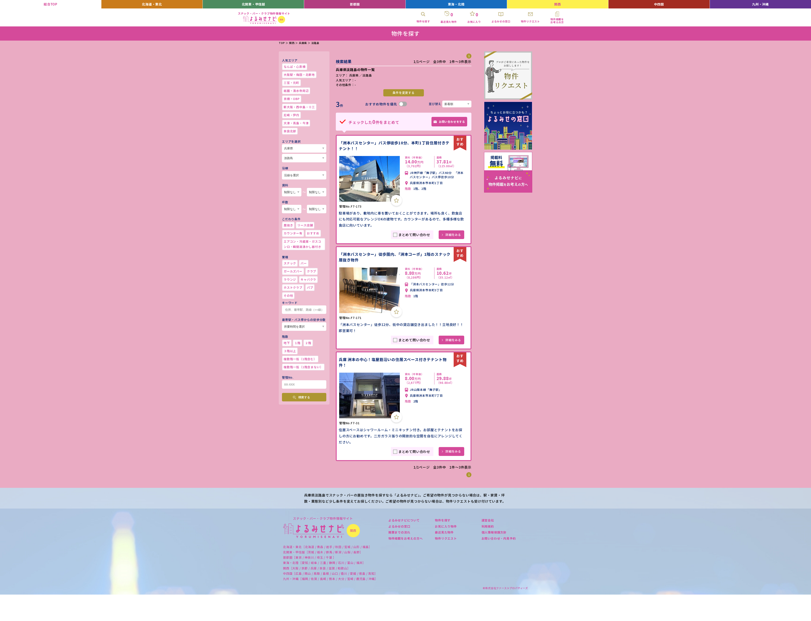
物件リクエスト (446, 538)
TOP (282, 43)
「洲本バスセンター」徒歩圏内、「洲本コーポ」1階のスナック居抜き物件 (394, 257)
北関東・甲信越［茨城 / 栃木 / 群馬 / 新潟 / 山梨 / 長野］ (323, 552)
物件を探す (442, 520)
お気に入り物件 (446, 526)
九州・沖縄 (760, 4)
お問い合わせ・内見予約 (499, 538)
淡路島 (315, 43)
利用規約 (488, 526)
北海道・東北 (152, 4)
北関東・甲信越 (253, 4)
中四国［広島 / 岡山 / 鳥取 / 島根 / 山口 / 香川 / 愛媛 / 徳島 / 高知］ (330, 573)
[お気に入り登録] (396, 200)
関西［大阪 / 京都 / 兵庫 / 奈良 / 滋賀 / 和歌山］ (316, 568)
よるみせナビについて (404, 520)
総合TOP (50, 4)
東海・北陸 (456, 4)
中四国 (659, 4)
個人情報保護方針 (494, 532)
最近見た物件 (444, 532)
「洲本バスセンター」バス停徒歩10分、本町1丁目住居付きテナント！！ (394, 145)
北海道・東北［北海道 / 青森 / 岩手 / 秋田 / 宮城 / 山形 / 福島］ (327, 547)
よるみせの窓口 (399, 526)
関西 (557, 4)
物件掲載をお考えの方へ (405, 538)
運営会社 (488, 520)
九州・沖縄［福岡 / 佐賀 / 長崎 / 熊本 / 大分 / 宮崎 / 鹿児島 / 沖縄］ (330, 579)
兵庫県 (303, 43)
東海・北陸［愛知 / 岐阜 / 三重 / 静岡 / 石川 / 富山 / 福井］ (324, 563)
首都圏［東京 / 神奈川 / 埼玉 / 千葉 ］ (309, 557)
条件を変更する (404, 92)
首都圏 (355, 4)
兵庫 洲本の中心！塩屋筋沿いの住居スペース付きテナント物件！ (392, 362)
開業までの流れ (399, 532)
